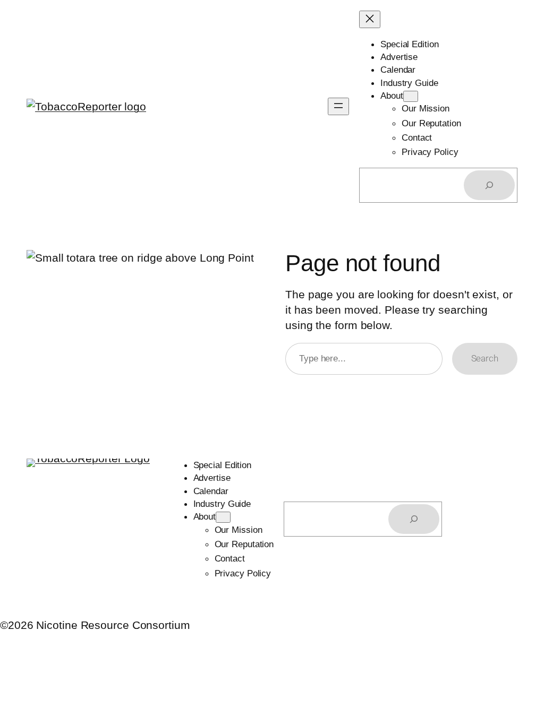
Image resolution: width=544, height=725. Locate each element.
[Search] (489, 185)
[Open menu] (338, 106)
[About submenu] (410, 96)
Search (484, 358)
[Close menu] (369, 19)
